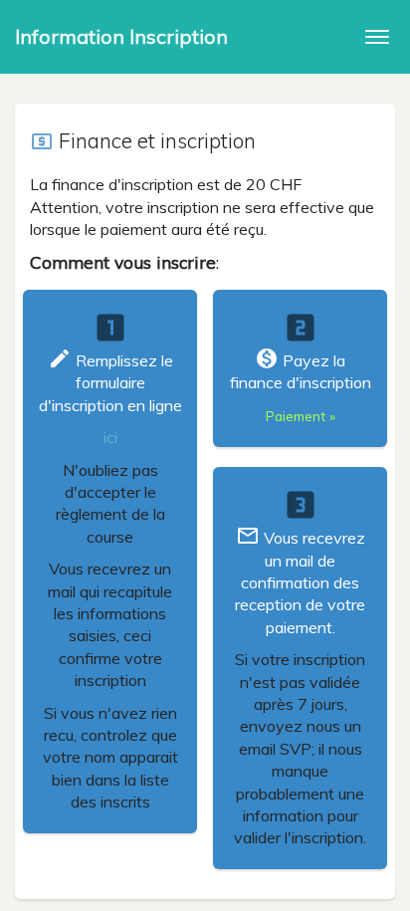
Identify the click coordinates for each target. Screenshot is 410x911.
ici (110, 437)
